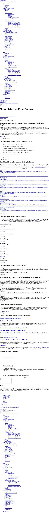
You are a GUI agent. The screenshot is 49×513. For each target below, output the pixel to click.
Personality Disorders (9, 21)
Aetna (34, 347)
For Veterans (7, 45)
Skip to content (3, 0)
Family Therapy (8, 36)
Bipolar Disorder (11, 14)
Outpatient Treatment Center (8, 8)
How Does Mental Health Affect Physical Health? (13, 330)
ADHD (6, 10)
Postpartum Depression (12, 18)
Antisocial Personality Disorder (14, 22)
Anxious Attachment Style (7, 321)
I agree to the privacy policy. (10, 368)
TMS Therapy (8, 43)
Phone (4, 359)
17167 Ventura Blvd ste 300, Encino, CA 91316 (9, 407)
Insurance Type (6, 364)
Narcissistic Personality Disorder (14, 26)
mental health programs (40, 167)
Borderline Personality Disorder (14, 24)
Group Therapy (8, 37)
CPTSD (6, 28)
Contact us (36, 220)
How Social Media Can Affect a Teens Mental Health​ (13, 339)
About (4, 3)
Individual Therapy (9, 39)
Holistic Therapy (8, 38)
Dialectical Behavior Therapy (11, 33)
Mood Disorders (8, 13)
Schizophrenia (8, 30)
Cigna (47, 347)
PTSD (6, 29)
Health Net (11, 348)
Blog (6, 7)
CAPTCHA (5, 371)
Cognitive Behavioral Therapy (11, 32)
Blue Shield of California (41, 347)
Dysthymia (10, 16)
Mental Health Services (7, 31)
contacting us (36, 348)
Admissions (7, 49)
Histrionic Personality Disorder (14, 25)
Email (4, 356)
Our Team (7, 5)
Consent (4, 367)
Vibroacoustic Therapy (9, 44)
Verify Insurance (8, 48)
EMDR (6, 34)
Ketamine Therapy (9, 40)
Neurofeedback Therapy (10, 41)
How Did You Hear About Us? (9, 361)
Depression (10, 15)
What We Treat (6, 9)
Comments (5, 373)
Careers (6, 6)
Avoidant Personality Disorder (14, 23)
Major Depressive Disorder (13, 17)
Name (4, 354)
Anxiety (6, 11)
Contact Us (5, 46)
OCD (6, 20)
